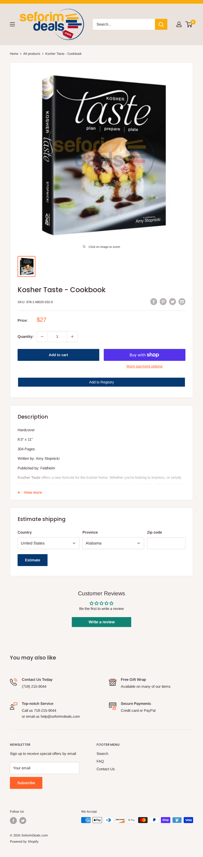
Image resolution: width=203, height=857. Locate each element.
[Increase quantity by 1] (72, 336)
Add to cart (58, 355)
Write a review (102, 622)
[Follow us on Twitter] (22, 820)
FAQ (100, 761)
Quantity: (26, 336)
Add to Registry (101, 382)
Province (90, 532)
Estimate (32, 560)
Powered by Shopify (24, 841)
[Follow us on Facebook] (13, 820)
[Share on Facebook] (153, 301)
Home (14, 54)
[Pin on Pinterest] (163, 301)
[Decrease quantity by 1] (42, 336)
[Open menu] (12, 24)
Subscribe (26, 783)
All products (31, 54)
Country (25, 532)
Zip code (154, 532)
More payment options (145, 366)
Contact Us (106, 769)
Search (102, 753)
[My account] (179, 24)
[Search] (161, 24)
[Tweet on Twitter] (172, 301)
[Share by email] (181, 301)
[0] (189, 24)
